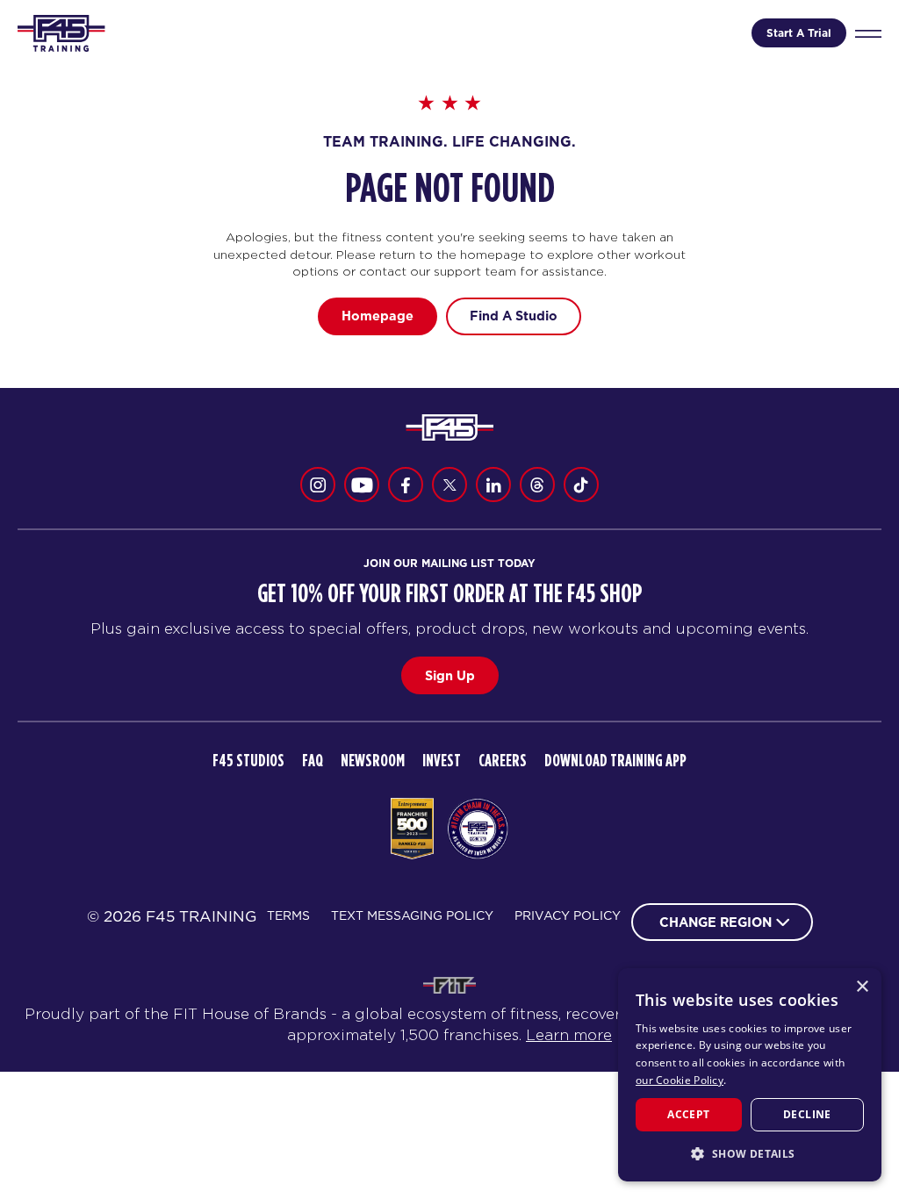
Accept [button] (688, 1114)
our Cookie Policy (679, 1080)
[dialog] (749, 1074)
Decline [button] (807, 1114)
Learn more (569, 1035)
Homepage (378, 315)
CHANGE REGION (715, 922)
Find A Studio (513, 315)
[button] (750, 1153)
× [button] (861, 987)
